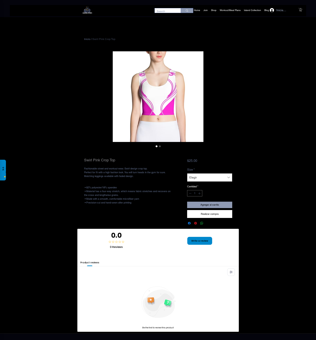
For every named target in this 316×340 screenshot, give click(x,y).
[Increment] (200, 193)
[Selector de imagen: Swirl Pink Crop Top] (156, 146)
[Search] (187, 10)
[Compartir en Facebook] (189, 223)
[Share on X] (208, 223)
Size (191, 169)
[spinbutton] (195, 193)
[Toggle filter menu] (231, 272)
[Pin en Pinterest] (196, 223)
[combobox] (209, 177)
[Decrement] (190, 193)
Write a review (199, 240)
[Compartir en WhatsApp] (202, 223)
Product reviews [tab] (89, 262)
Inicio (87, 39)
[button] (301, 9)
